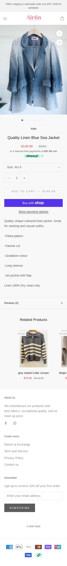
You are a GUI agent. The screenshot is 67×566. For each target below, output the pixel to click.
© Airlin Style (33, 526)
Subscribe (19, 507)
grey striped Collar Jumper (33, 372)
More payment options (33, 211)
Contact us (11, 464)
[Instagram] (14, 423)
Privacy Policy (14, 458)
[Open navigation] (5, 18)
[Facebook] (5, 423)
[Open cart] (62, 18)
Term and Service (16, 451)
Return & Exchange (17, 444)
